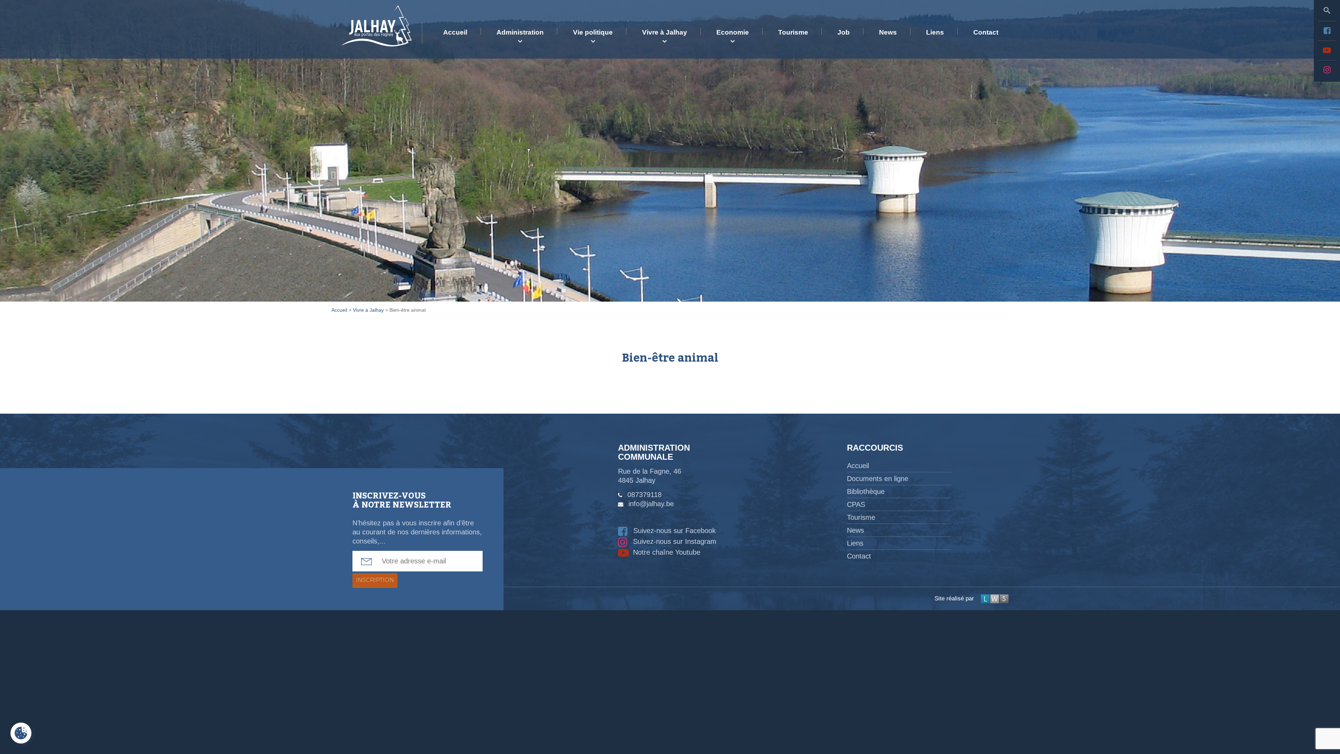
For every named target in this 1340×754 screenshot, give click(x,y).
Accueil (455, 32)
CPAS (856, 504)
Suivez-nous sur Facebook (673, 530)
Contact (985, 32)
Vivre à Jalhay (664, 32)
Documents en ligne (877, 478)
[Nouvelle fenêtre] (1327, 30)
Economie (732, 32)
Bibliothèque (866, 491)
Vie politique (593, 32)
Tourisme (793, 32)
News (888, 32)
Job (844, 32)
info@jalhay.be (651, 504)
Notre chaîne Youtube (665, 552)
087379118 (644, 494)
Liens (935, 32)
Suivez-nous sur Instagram (673, 541)
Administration (520, 32)
